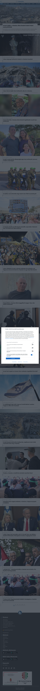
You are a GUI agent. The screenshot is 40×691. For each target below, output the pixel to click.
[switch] (32, 344)
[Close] (37, 329)
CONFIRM (13, 358)
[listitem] (20, 342)
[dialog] (20, 345)
